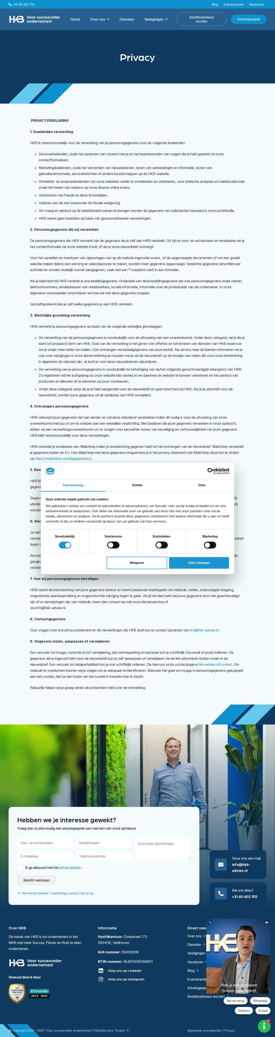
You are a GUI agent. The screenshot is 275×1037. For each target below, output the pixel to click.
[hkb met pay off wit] (35, 19)
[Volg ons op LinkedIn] (103, 970)
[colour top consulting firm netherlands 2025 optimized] (17, 994)
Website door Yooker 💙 (112, 1030)
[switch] (113, 545)
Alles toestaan (199, 563)
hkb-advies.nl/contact (215, 664)
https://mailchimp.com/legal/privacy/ (63, 458)
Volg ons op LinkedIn (124, 970)
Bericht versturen (36, 880)
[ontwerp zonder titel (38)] (40, 993)
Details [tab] (137, 485)
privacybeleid (69, 867)
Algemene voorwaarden (204, 1030)
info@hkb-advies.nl (203, 630)
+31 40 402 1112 (244, 897)
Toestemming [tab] (73, 485)
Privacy (230, 1030)
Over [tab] (202, 485)
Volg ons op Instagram (126, 979)
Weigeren (137, 563)
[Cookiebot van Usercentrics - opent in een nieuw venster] (210, 471)
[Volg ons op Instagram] (103, 979)
